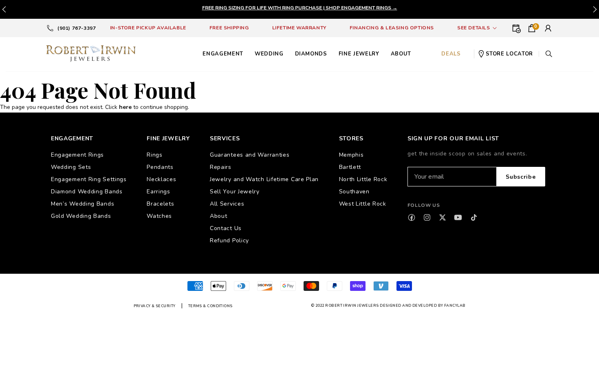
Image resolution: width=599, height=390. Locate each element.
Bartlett (350, 167)
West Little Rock (362, 204)
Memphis (351, 155)
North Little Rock (363, 179)
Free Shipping (229, 27)
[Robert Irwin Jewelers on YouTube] (458, 217)
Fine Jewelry (359, 54)
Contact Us (226, 228)
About (218, 216)
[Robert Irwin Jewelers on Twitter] (442, 217)
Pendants (160, 167)
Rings (155, 155)
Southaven (354, 191)
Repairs (220, 167)
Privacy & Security (155, 306)
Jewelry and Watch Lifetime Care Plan (264, 179)
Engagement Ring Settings (89, 179)
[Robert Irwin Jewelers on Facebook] (411, 217)
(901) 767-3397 (76, 28)
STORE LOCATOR (509, 54)
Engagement (223, 54)
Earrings (158, 191)
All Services (227, 204)
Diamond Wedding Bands (87, 191)
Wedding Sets (71, 167)
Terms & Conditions (210, 306)
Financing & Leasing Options (392, 27)
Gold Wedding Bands (81, 216)
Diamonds (311, 54)
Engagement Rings (77, 155)
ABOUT (401, 54)
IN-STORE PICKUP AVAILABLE (148, 27)
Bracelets (160, 204)
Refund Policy (229, 240)
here (125, 107)
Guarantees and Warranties (250, 155)
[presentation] (595, 9)
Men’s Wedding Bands (82, 204)
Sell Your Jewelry (235, 191)
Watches (159, 216)
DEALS (450, 54)
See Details (473, 27)
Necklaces (161, 179)
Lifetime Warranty (299, 27)
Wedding (269, 54)
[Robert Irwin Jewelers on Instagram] (427, 217)
